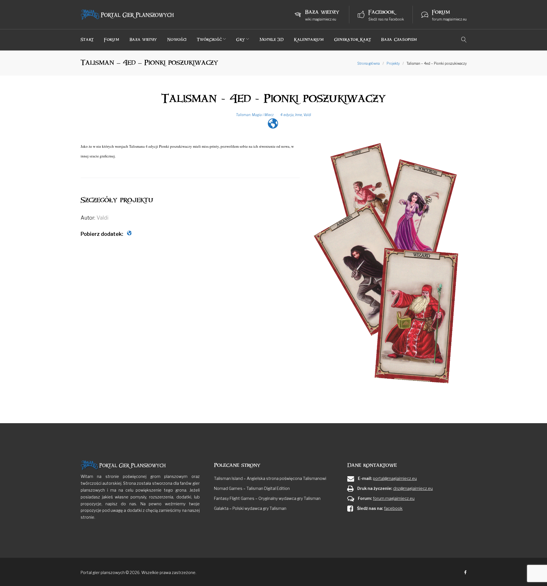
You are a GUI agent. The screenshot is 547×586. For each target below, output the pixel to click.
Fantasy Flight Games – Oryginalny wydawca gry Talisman (267, 498)
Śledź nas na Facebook (386, 19)
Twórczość (209, 39)
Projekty (393, 63)
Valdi (307, 115)
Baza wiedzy (143, 39)
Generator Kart (352, 39)
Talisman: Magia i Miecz (255, 115)
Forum (111, 39)
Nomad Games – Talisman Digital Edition (252, 488)
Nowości (177, 39)
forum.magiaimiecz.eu (449, 19)
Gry (240, 39)
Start (87, 39)
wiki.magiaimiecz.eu (320, 19)
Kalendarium (309, 39)
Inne (298, 115)
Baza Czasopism (399, 39)
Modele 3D (272, 39)
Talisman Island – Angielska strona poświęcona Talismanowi (270, 478)
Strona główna (368, 63)
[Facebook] (465, 572)
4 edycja (287, 115)
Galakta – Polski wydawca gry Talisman (250, 508)
